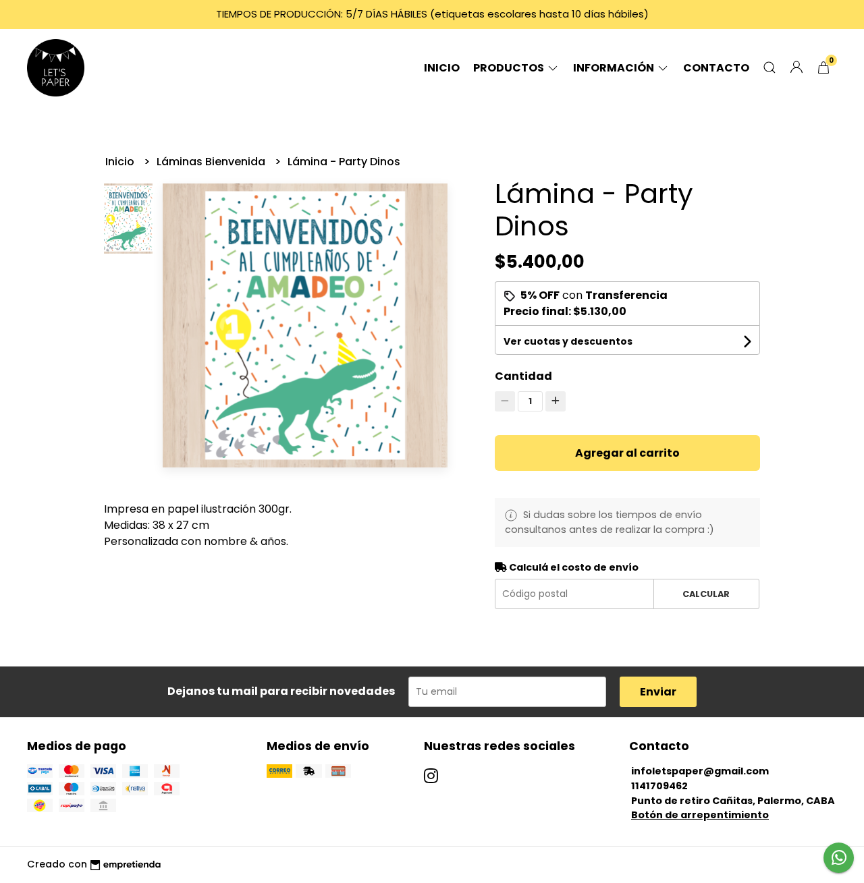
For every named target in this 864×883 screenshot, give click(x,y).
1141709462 (659, 786)
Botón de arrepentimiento (700, 815)
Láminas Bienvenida (212, 161)
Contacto (716, 68)
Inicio (442, 68)
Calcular (706, 594)
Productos (509, 68)
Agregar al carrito (627, 453)
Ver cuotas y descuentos (568, 341)
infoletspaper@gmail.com (700, 771)
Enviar (658, 692)
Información (614, 68)
